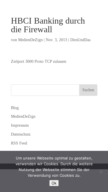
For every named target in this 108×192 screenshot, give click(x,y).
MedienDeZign (30, 40)
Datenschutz (21, 134)
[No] (101, 171)
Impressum (20, 125)
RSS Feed (19, 143)
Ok (54, 183)
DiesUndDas (80, 40)
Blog (15, 108)
